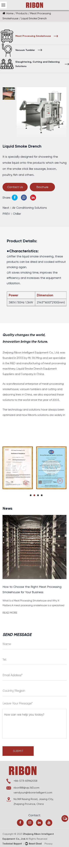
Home (10, 13)
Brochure (42, 187)
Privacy (48, 843)
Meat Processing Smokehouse (33, 36)
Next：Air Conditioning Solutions (25, 207)
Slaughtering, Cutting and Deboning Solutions (37, 63)
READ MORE (10, 612)
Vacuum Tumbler (25, 50)
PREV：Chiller (12, 213)
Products (21, 13)
